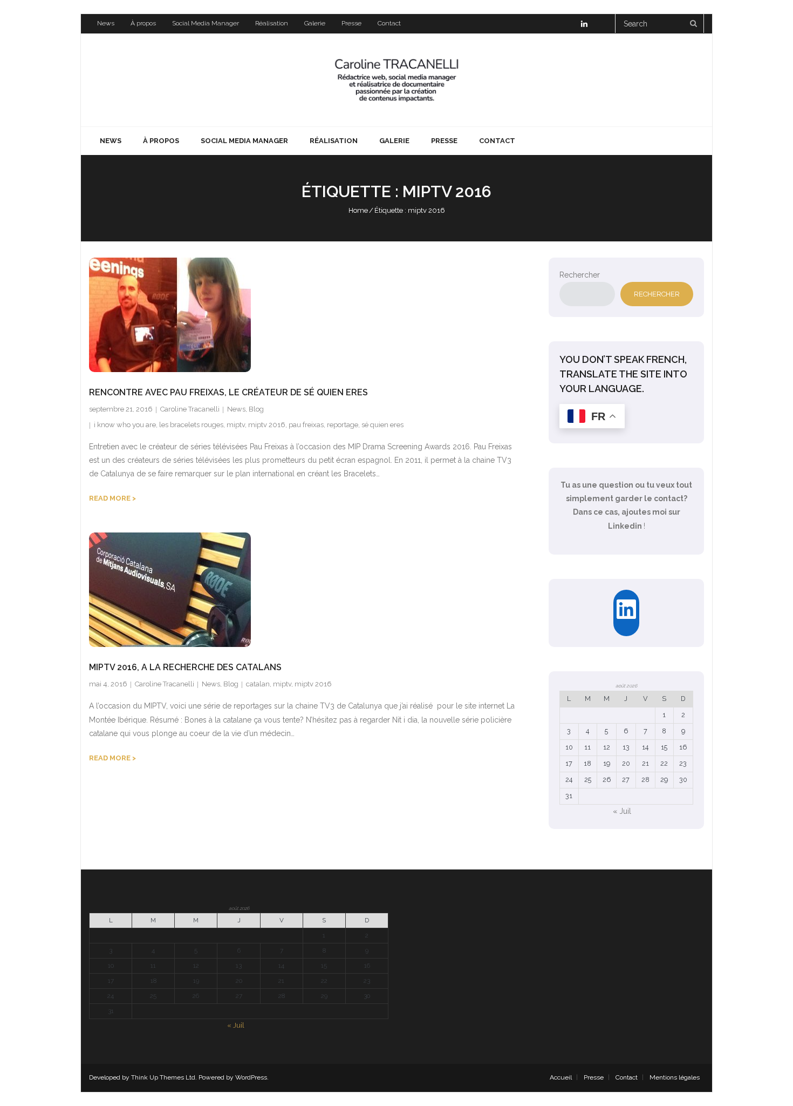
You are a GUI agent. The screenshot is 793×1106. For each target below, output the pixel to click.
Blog (256, 409)
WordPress (251, 1077)
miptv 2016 (266, 425)
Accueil (561, 1077)
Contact (389, 23)
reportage (342, 425)
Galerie (314, 23)
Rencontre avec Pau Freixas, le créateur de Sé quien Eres (228, 392)
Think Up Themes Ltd (163, 1077)
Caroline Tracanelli (190, 409)
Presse (351, 23)
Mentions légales (675, 1077)
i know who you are (125, 425)
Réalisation (271, 23)
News (105, 23)
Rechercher (579, 275)
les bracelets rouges (191, 425)
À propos (143, 23)
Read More (110, 498)
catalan (258, 684)
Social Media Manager (205, 23)
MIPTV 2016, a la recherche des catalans (185, 667)
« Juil (622, 811)
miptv (236, 425)
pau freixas (306, 425)
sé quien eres (382, 425)
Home (358, 210)
